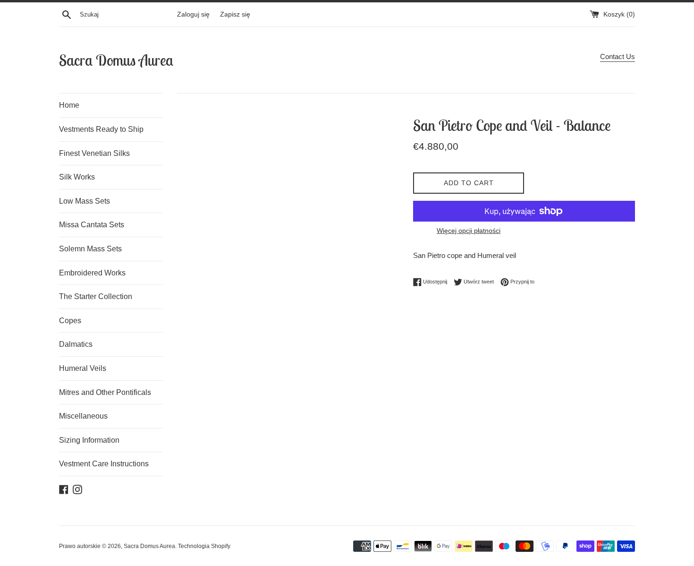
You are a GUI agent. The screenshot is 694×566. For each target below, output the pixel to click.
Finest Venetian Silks (94, 153)
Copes (70, 321)
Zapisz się (235, 14)
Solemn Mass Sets (90, 249)
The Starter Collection (95, 296)
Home (69, 105)
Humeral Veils (82, 368)
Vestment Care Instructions (104, 464)
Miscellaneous (83, 416)
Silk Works (77, 177)
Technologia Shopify (204, 546)
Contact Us (617, 56)
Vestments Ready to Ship (101, 129)
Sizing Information (89, 440)
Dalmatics (76, 344)
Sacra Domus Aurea (116, 60)
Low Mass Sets (84, 201)
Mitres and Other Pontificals (105, 392)
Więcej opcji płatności (468, 230)
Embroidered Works (92, 273)
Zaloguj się (193, 14)
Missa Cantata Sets (91, 225)
